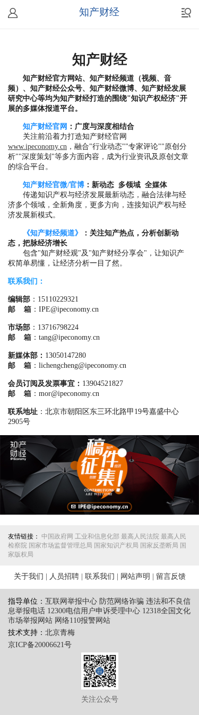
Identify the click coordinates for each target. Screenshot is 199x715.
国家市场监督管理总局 (60, 545)
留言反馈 (171, 577)
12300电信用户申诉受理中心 (93, 611)
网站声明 (135, 577)
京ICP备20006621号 (40, 645)
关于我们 (29, 577)
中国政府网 (57, 536)
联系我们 (100, 577)
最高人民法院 (140, 536)
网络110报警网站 (82, 621)
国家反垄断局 (159, 545)
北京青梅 (60, 633)
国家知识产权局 (116, 545)
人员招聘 (64, 577)
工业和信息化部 (97, 536)
